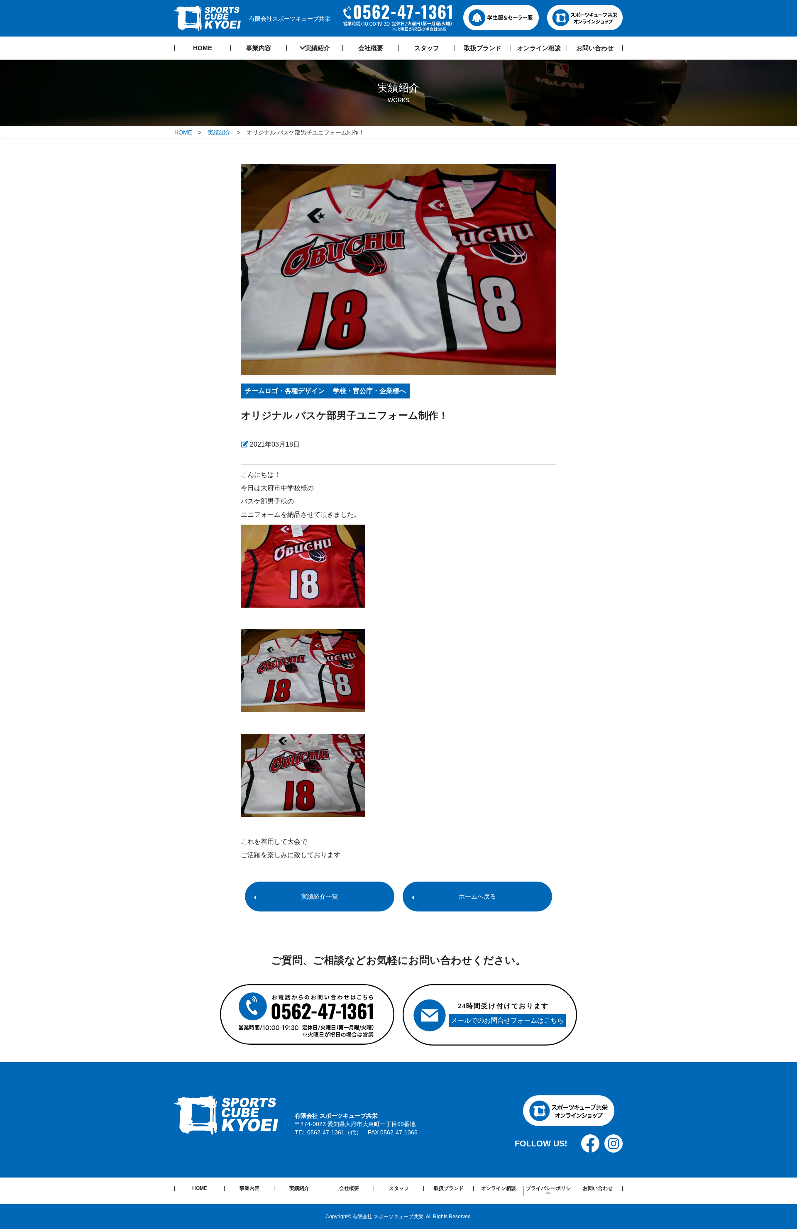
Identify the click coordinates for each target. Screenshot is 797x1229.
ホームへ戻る (477, 896)
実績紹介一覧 (319, 896)
